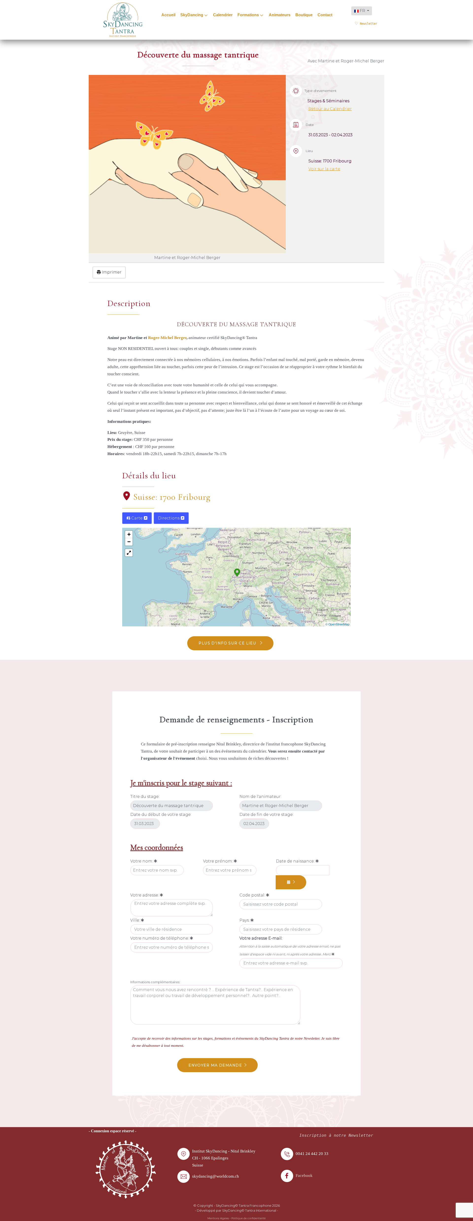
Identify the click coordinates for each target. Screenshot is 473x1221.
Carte (137, 518)
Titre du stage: (144, 796)
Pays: (245, 920)
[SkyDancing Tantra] (122, 19)
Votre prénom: (218, 861)
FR (362, 10)
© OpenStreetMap (337, 624)
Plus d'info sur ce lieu (228, 643)
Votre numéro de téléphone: (160, 938)
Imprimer (111, 272)
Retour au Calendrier (330, 108)
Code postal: (252, 895)
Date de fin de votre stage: (266, 814)
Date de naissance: (296, 861)
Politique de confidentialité (248, 1218)
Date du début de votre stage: (160, 814)
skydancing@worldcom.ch (215, 1176)
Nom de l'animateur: (260, 796)
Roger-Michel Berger (167, 337)
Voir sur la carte (324, 169)
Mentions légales (218, 1218)
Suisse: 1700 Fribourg (171, 497)
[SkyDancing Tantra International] (125, 1169)
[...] (291, 882)
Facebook (304, 1175)
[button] (237, 572)
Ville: (135, 920)
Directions (169, 518)
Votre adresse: (145, 895)
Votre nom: (142, 861)
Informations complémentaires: (155, 982)
